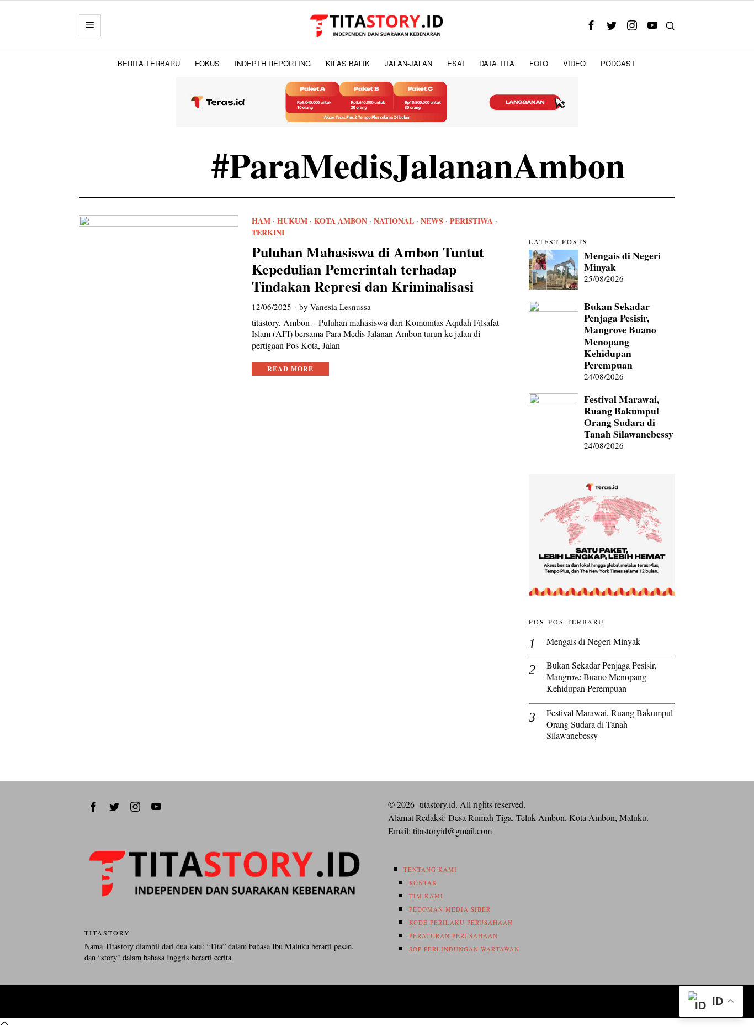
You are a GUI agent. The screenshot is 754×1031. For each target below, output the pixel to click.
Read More (290, 369)
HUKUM (292, 221)
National (394, 221)
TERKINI (268, 232)
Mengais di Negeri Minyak (622, 261)
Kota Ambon (340, 221)
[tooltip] (590, 25)
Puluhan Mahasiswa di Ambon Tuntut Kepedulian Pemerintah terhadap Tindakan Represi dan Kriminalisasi (368, 270)
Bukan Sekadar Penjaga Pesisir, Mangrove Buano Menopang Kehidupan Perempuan (620, 336)
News (432, 221)
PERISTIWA (471, 221)
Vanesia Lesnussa (340, 306)
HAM (261, 221)
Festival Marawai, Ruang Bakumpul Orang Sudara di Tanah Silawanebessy (628, 416)
